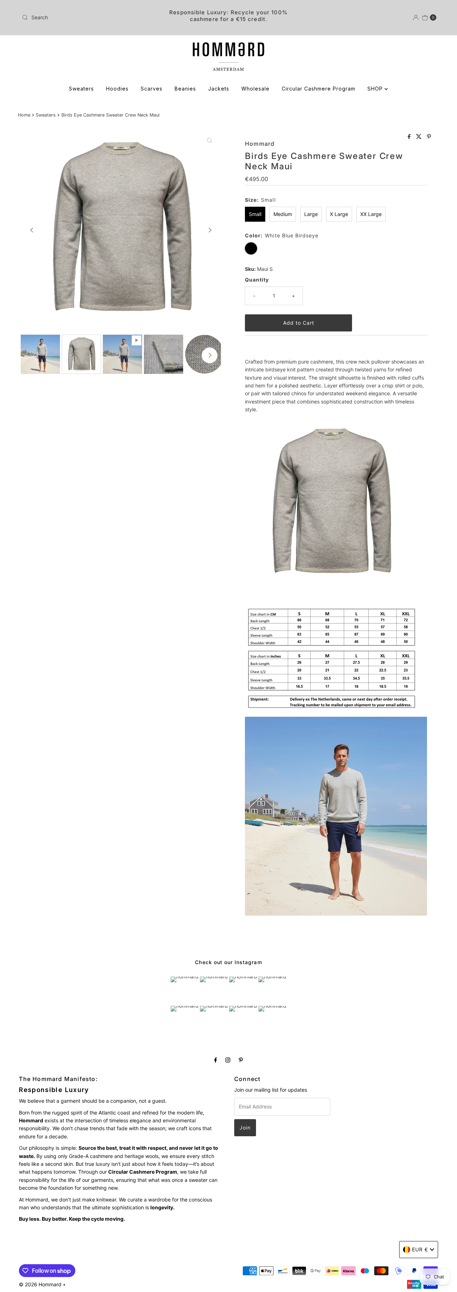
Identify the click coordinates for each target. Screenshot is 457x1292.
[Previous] (32, 230)
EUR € (420, 1249)
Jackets (218, 89)
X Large (339, 214)
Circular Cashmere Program (318, 89)
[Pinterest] (241, 1060)
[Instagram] (227, 1060)
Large (311, 214)
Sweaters (81, 89)
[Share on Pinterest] (429, 136)
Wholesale (255, 89)
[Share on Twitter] (419, 136)
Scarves (151, 89)
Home (24, 115)
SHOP (376, 89)
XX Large (371, 214)
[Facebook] (215, 1060)
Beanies (185, 89)
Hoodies (117, 89)
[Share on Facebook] (410, 136)
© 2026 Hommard (40, 1284)
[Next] (209, 230)
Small (255, 214)
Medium (282, 214)
